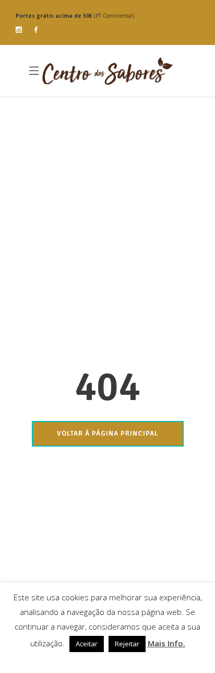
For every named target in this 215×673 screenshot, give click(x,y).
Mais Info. (166, 643)
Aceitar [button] (87, 643)
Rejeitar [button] (127, 643)
